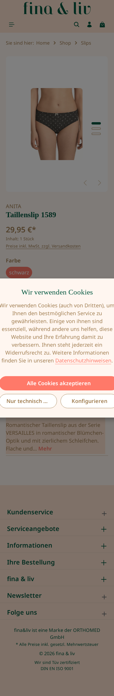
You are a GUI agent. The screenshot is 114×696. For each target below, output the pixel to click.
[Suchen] (76, 24)
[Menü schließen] (12, 24)
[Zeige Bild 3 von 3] (96, 134)
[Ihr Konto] (89, 24)
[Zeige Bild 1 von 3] (96, 123)
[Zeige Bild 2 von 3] (96, 128)
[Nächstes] (99, 183)
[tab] (55, 431)
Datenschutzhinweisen (83, 360)
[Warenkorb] (102, 24)
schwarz (19, 272)
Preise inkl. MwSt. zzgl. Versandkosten (43, 246)
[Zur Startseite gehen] (57, 8)
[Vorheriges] (86, 183)
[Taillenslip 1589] (57, 124)
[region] (57, 124)
